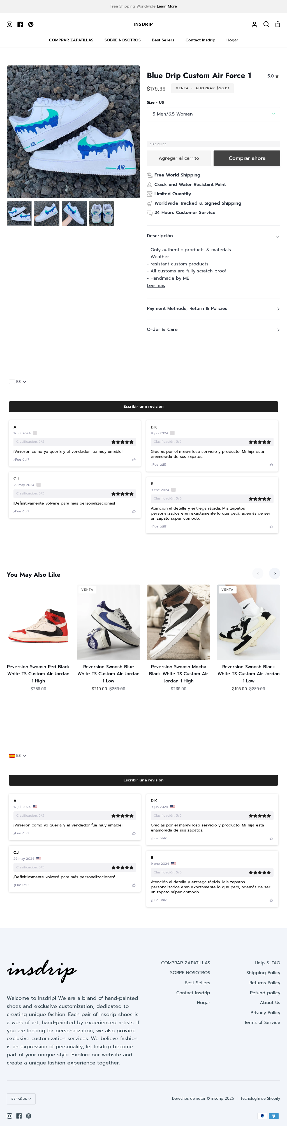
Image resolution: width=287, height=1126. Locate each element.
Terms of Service (262, 1022)
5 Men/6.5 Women (173, 114)
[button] (143, 406)
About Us (270, 1002)
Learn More (167, 6)
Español (19, 1099)
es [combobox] (18, 381)
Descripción (160, 235)
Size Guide (158, 144)
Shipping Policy (263, 972)
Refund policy (265, 993)
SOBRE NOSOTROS (190, 972)
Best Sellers (197, 982)
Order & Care (162, 329)
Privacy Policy (265, 1012)
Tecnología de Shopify (260, 1098)
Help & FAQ (267, 963)
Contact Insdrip (193, 993)
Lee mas (156, 285)
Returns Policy (264, 982)
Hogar (203, 1002)
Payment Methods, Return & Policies (187, 308)
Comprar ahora (247, 158)
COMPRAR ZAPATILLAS (185, 963)
